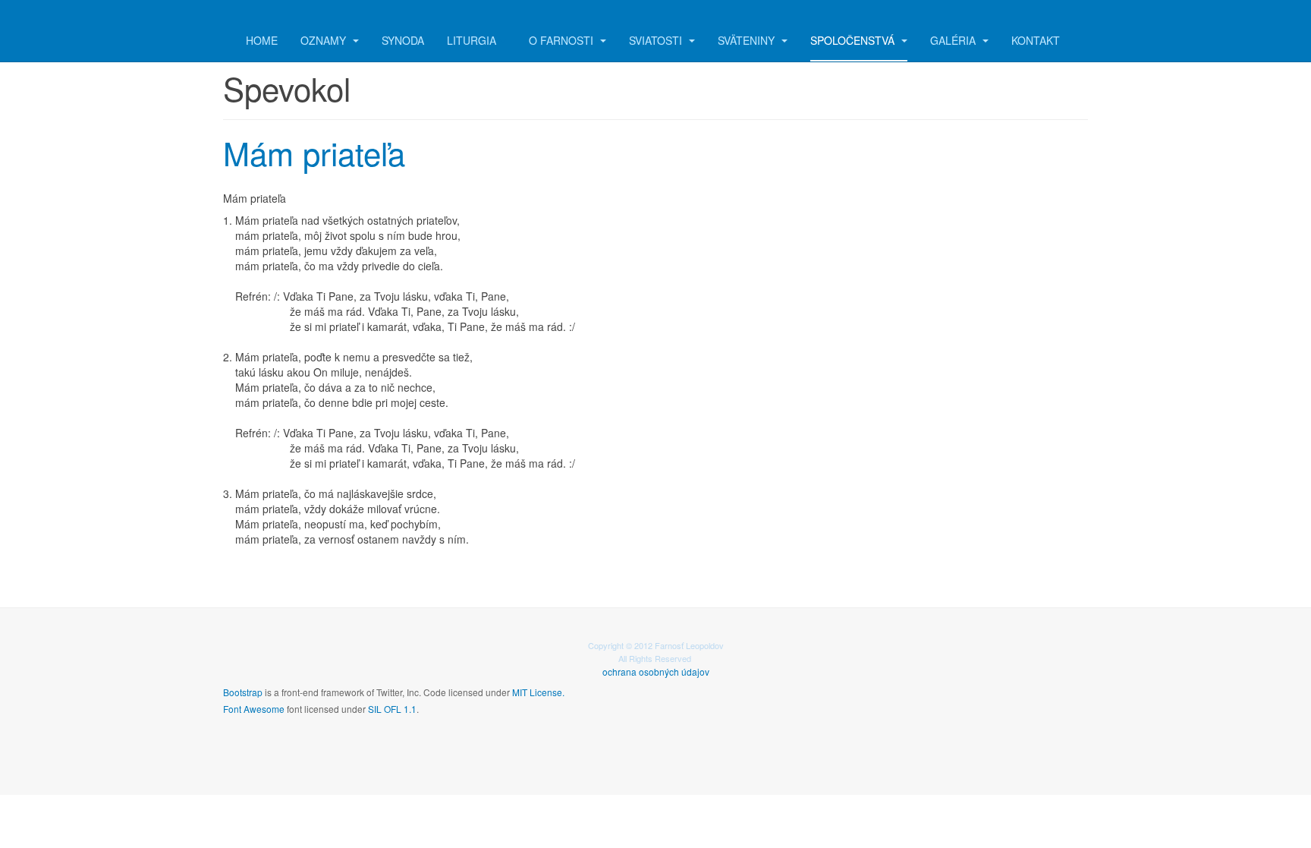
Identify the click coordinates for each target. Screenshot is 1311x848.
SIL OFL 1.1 (392, 708)
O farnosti (562, 40)
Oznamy (324, 40)
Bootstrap (243, 692)
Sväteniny (748, 40)
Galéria (954, 40)
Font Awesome (254, 708)
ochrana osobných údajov (655, 671)
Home (262, 40)
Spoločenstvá (854, 40)
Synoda (403, 40)
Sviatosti (657, 40)
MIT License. (538, 692)
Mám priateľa (314, 152)
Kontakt (1035, 40)
